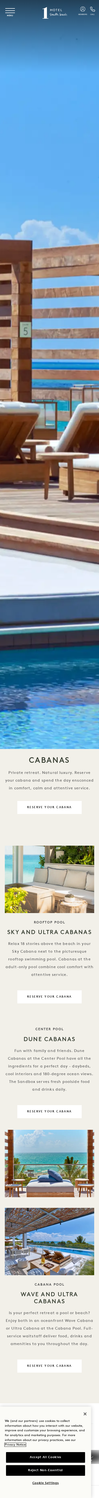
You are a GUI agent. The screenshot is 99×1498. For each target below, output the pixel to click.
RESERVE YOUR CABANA (49, 807)
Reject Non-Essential (45, 1470)
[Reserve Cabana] (49, 879)
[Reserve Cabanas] (49, 1163)
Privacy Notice (15, 1444)
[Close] (85, 1414)
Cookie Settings (45, 1483)
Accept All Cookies (45, 1457)
